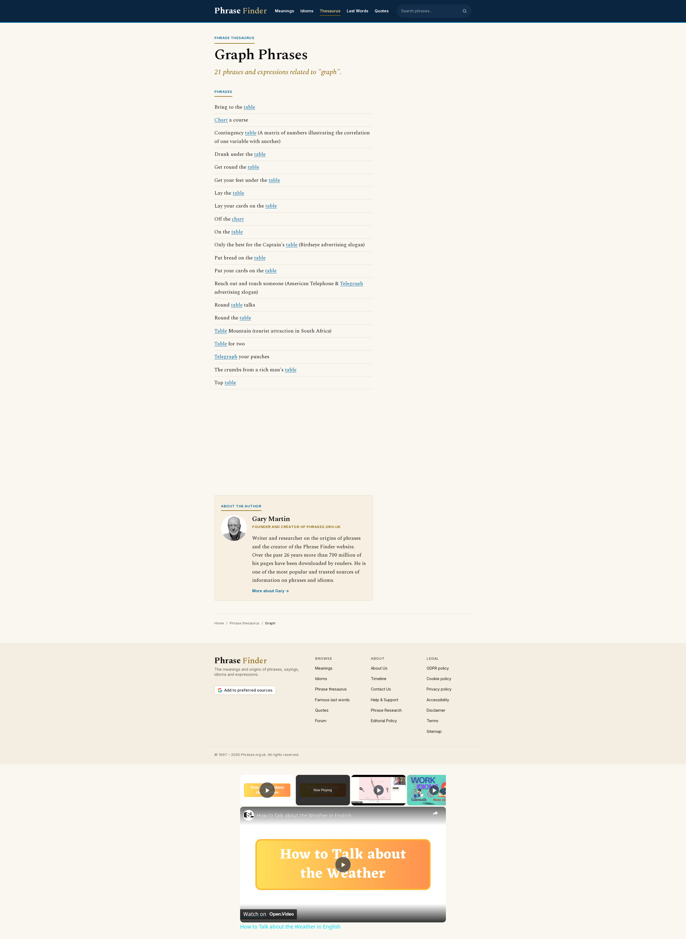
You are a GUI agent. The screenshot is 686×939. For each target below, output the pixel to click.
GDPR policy (438, 668)
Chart (221, 120)
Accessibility (438, 699)
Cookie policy (439, 678)
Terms (432, 720)
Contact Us (381, 689)
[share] (435, 813)
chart (238, 219)
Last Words (357, 11)
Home (219, 623)
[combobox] (430, 11)
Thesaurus (330, 11)
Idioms (306, 11)
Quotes (382, 11)
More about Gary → (270, 591)
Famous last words (332, 699)
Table (220, 331)
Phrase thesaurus (244, 623)
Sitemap (434, 731)
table (249, 107)
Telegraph (351, 284)
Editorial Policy (384, 720)
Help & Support (384, 699)
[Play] (378, 790)
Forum (320, 720)
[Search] (464, 10)
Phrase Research (386, 710)
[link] (248, 815)
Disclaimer (436, 710)
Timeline (378, 678)
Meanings (284, 11)
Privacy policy (439, 689)
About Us (379, 668)
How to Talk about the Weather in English (304, 815)
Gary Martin (271, 519)
